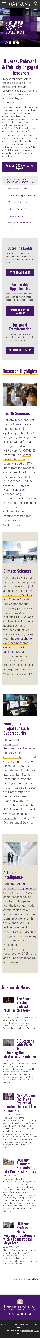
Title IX (22, 1333)
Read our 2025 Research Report (19, 166)
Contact (11, 229)
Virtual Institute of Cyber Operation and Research (19, 814)
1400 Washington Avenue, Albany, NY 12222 (17, 1324)
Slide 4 (17, 42)
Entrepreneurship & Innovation (21, 195)
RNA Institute (17, 424)
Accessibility (28, 1331)
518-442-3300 (20, 1327)
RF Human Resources (17, 202)
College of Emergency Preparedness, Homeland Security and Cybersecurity (19, 748)
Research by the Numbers (19, 223)
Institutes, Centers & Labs (19, 209)
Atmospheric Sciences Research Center (17, 643)
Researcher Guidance (17, 189)
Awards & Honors (15, 216)
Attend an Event (20, 272)
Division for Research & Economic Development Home (19, 180)
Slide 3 (14, 42)
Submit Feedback (20, 350)
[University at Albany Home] (20, 3)
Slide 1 (6, 42)
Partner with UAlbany (20, 311)
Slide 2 (10, 42)
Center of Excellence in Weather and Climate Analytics (19, 595)
